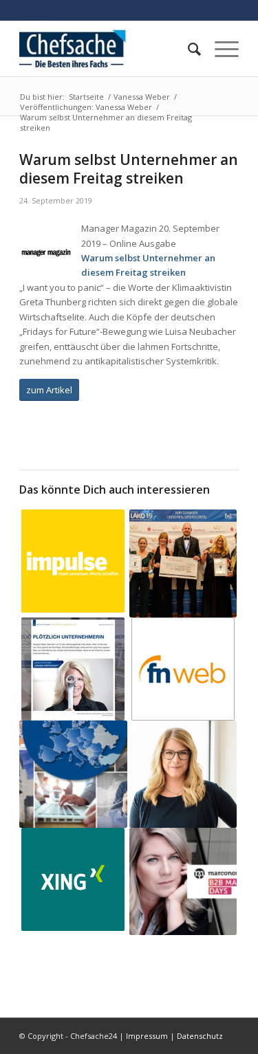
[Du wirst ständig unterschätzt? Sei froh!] (73, 879)
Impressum (147, 1036)
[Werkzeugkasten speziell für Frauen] (183, 669)
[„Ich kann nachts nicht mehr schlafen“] (73, 561)
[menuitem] (187, 48)
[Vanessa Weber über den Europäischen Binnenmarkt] (73, 774)
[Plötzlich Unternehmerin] (73, 669)
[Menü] (220, 48)
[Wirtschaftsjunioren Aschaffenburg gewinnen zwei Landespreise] (183, 563)
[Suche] (187, 48)
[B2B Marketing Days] (183, 881)
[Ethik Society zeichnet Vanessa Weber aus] (183, 774)
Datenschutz (200, 1036)
